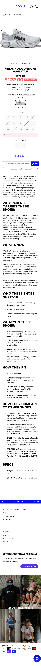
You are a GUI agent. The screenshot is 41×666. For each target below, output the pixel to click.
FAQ (4, 513)
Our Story (7, 532)
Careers (6, 535)
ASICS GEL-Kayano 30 (22, 454)
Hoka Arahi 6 (25, 420)
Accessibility (8, 519)
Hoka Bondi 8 (15, 434)
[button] (3, 6)
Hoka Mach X (24, 445)
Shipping (10, 85)
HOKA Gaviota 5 (13, 15)
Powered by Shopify (24, 646)
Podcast (6, 542)
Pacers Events (8, 538)
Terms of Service (9, 516)
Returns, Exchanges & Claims (14, 510)
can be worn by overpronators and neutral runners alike (22, 335)
